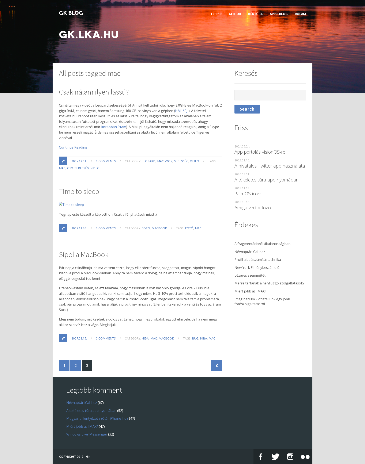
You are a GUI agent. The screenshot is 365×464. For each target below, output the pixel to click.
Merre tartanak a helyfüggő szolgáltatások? (269, 283)
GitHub (235, 14)
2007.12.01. (79, 161)
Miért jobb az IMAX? (250, 291)
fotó (146, 228)
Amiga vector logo (252, 207)
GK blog (71, 13)
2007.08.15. (79, 338)
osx (70, 168)
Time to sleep (79, 191)
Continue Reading (73, 147)
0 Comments (106, 338)
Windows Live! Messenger (86, 434)
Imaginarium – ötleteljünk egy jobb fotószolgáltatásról (262, 301)
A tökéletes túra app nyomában (266, 179)
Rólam (300, 14)
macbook (164, 161)
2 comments (106, 228)
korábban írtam (113, 126)
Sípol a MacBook (83, 254)
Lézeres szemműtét (250, 275)
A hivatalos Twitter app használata (269, 165)
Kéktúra (255, 14)
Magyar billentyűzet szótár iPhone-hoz (97, 418)
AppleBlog (279, 14)
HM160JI (182, 110)
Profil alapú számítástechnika (257, 259)
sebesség (181, 161)
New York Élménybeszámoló (256, 267)
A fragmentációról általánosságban (262, 243)
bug (195, 338)
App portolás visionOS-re (259, 152)
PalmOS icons (248, 193)
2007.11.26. (79, 228)
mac (62, 168)
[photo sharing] (71, 204)
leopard (148, 161)
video (194, 161)
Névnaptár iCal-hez (249, 251)
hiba (145, 338)
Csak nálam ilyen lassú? (94, 92)
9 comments (106, 161)
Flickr (216, 14)
